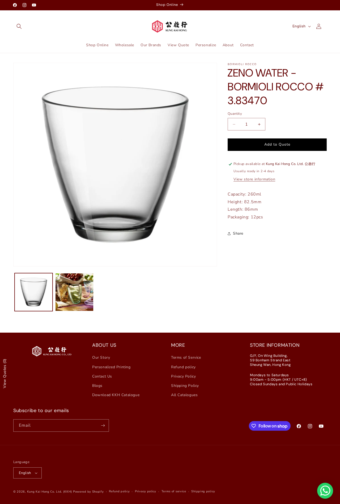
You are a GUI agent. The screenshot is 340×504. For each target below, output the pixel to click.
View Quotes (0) (4, 373)
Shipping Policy (185, 385)
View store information (254, 179)
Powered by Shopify (88, 492)
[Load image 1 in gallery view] (34, 292)
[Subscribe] (103, 425)
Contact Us (102, 376)
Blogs (97, 385)
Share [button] (238, 233)
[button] (19, 26)
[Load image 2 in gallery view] (74, 292)
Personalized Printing (111, 367)
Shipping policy (203, 491)
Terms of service (174, 491)
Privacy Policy (183, 376)
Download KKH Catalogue (115, 394)
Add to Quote (277, 144)
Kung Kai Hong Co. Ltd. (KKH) (49, 492)
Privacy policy (145, 491)
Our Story (101, 357)
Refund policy (183, 367)
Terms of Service (186, 357)
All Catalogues (184, 394)
